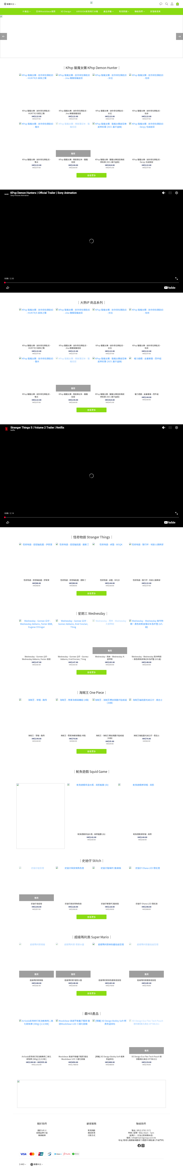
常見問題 (123, 11)
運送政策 (91, 1132)
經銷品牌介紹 (42, 1132)
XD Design (66, 11)
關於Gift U (42, 1130)
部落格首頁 (155, 11)
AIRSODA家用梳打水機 (87, 11)
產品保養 (107, 11)
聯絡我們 (139, 11)
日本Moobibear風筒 (45, 11)
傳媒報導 (42, 1135)
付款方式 (91, 1135)
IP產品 (26, 11)
